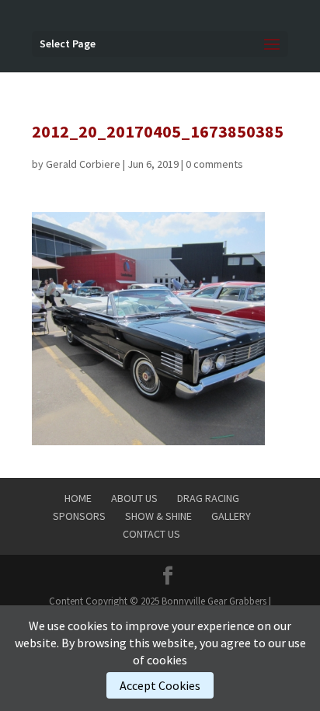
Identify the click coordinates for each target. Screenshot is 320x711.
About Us (134, 498)
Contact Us (151, 534)
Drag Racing (208, 498)
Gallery (231, 516)
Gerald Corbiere (83, 164)
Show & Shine (158, 516)
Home (78, 498)
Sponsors (79, 516)
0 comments (214, 164)
